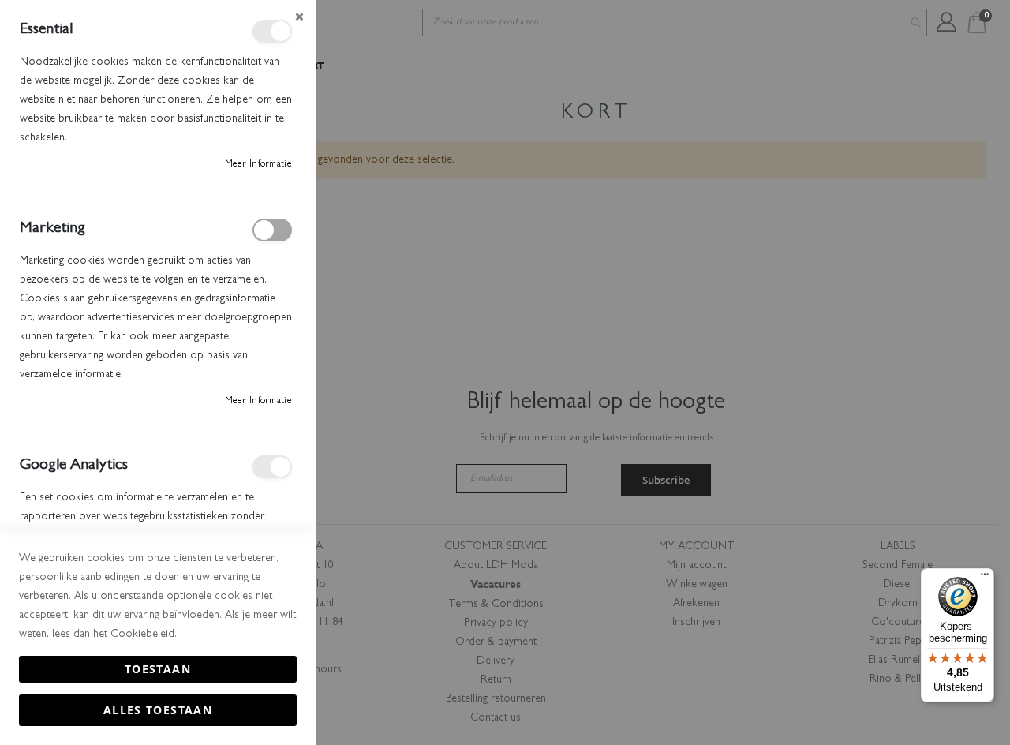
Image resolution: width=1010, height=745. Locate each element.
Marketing (272, 230)
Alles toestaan (157, 709)
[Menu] (984, 577)
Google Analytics (272, 466)
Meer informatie (259, 165)
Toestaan (158, 668)
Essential (272, 31)
